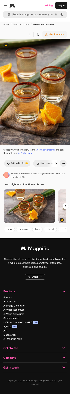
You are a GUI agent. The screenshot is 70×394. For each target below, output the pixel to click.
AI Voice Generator (13, 314)
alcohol (50, 229)
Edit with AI (15, 164)
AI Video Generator (13, 309)
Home (6, 24)
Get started (10, 348)
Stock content (11, 318)
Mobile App (9, 334)
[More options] (29, 34)
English (35, 277)
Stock (16, 24)
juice (37, 229)
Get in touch (11, 367)
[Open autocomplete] (7, 14)
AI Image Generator (46, 149)
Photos (25, 24)
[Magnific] (35, 249)
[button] (35, 277)
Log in (61, 5)
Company (9, 357)
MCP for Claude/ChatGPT (20, 322)
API (5, 330)
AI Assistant (9, 301)
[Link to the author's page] (6, 175)
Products (9, 291)
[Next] (56, 163)
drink (9, 229)
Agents (10, 326)
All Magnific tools (12, 339)
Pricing (49, 5)
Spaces (7, 297)
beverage (23, 229)
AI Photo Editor (25, 153)
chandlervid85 (18, 177)
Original (22, 45)
